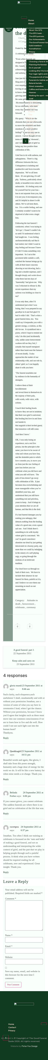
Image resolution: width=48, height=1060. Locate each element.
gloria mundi (16, 685)
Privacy (32, 52)
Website (9, 957)
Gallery (31, 108)
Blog (30, 127)
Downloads (33, 105)
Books (31, 130)
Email (8, 946)
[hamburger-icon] (24, 17)
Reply (6, 738)
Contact (32, 134)
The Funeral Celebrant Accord (31, 119)
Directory (32, 101)
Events (31, 111)
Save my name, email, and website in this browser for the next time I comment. (22, 975)
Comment (10, 898)
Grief (31, 98)
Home (31, 20)
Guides (31, 55)
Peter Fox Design (30, 1046)
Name (8, 935)
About (31, 23)
